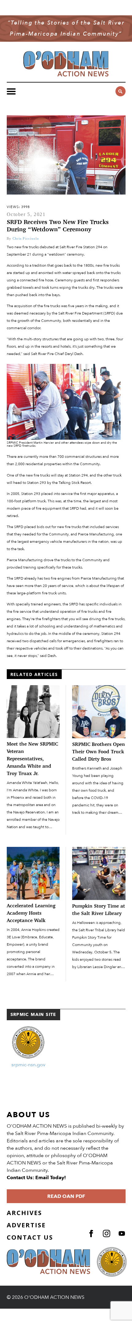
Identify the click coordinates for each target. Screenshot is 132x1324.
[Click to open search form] (120, 91)
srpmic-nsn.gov (28, 1064)
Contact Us (30, 1237)
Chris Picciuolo (26, 238)
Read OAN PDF (66, 1196)
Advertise (26, 1225)
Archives (24, 1213)
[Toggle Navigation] (11, 91)
